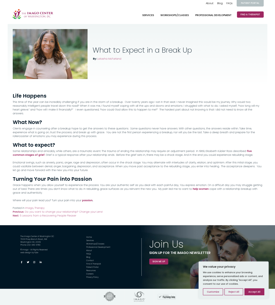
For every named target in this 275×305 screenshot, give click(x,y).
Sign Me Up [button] (158, 261)
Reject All (234, 291)
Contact (90, 260)
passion (87, 200)
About (209, 3)
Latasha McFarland (109, 59)
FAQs (229, 3)
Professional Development (213, 15)
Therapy (40, 208)
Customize (213, 291)
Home (89, 237)
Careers (89, 273)
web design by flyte (29, 252)
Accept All (254, 291)
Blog (220, 3)
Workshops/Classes (174, 15)
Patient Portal (250, 3)
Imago (29, 208)
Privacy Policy (92, 277)
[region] (234, 280)
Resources (91, 270)
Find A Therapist (250, 14)
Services (148, 15)
